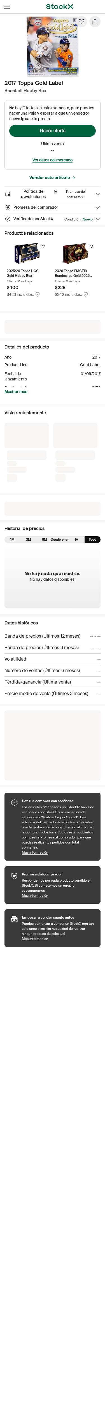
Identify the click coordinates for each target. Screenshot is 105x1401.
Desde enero (61, 539)
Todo (92, 539)
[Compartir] (95, 21)
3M (28, 539)
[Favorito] (81, 21)
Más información (58, 852)
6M (44, 539)
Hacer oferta (53, 131)
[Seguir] (42, 246)
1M (12, 539)
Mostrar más (15, 391)
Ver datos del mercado (52, 159)
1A (76, 539)
